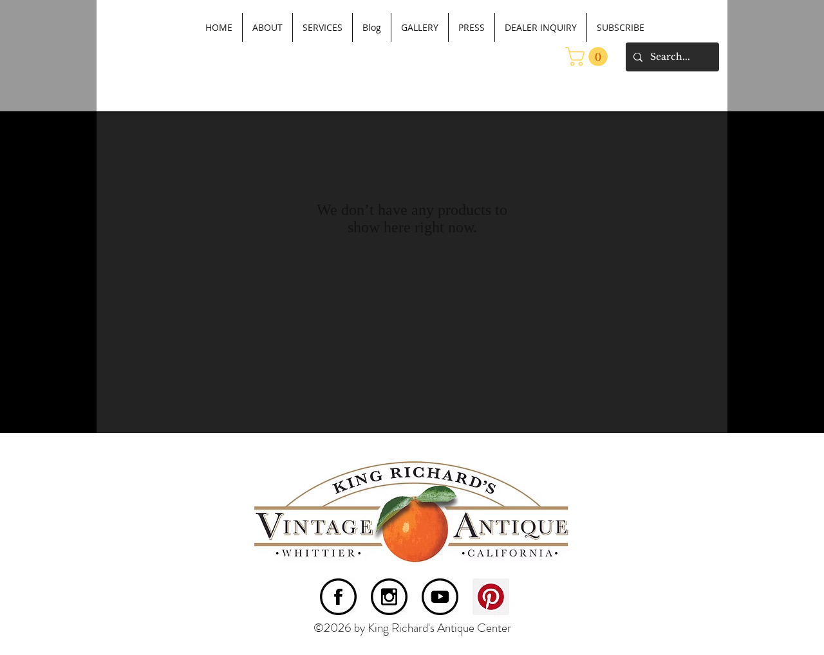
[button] (588, 56)
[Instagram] (389, 596)
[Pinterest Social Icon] (491, 596)
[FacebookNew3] (338, 596)
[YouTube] (440, 596)
